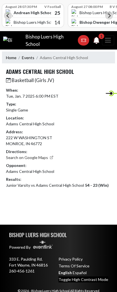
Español (80, 272)
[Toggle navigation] (108, 40)
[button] (83, 40)
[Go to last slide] (8, 16)
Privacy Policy (70, 259)
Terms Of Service (73, 265)
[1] (96, 41)
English (65, 272)
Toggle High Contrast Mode (83, 279)
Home (11, 57)
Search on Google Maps (27, 157)
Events (28, 57)
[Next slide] (109, 16)
